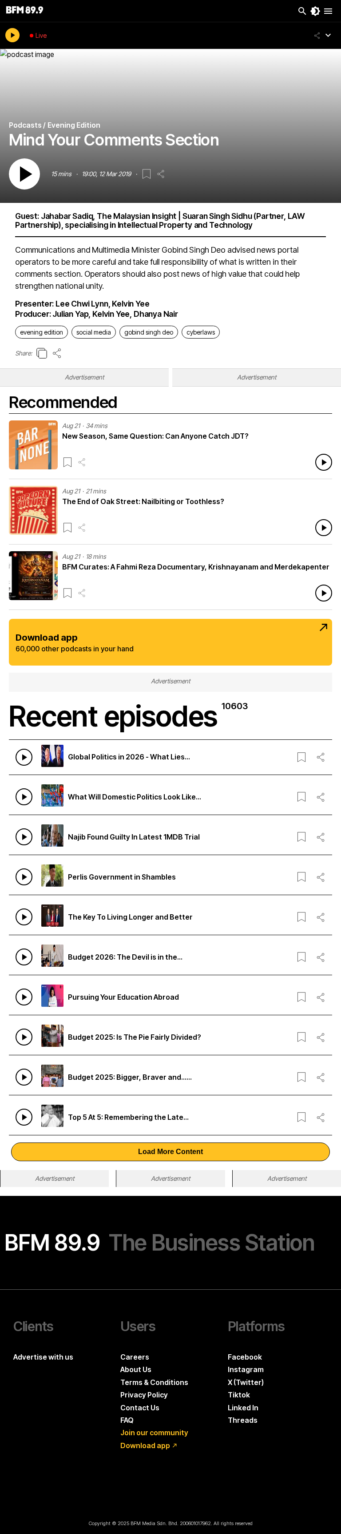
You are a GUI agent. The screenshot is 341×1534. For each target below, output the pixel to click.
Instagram (246, 1369)
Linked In (243, 1407)
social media (93, 332)
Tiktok (239, 1394)
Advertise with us (43, 1356)
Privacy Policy (144, 1394)
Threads (243, 1420)
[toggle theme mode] (315, 11)
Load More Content (170, 1151)
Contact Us (139, 1407)
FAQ (127, 1420)
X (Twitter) (246, 1382)
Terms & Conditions (154, 1382)
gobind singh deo (148, 332)
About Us (135, 1369)
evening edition (41, 332)
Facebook (245, 1356)
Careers (134, 1356)
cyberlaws (200, 332)
